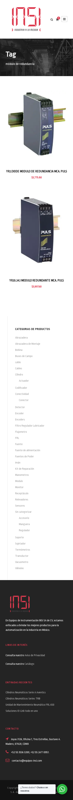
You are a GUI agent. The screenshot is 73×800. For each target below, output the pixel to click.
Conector (24, 400)
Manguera (24, 524)
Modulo (19, 481)
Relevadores (21, 499)
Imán (17, 462)
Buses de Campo (24, 356)
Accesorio (24, 517)
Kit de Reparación (24, 468)
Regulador (24, 530)
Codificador (21, 387)
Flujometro (21, 431)
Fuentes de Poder (24, 456)
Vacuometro (21, 562)
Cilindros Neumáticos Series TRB (23, 698)
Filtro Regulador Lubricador (29, 425)
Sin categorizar (23, 511)
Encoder (19, 413)
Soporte (19, 537)
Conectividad (22, 393)
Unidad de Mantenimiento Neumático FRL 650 (30, 704)
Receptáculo (21, 493)
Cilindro (19, 374)
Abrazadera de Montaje (27, 343)
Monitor (19, 487)
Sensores (20, 505)
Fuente (19, 444)
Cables (18, 368)
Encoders (20, 419)
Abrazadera (21, 337)
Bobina (18, 349)
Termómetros (22, 549)
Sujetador (20, 543)
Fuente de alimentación (27, 450)
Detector (20, 407)
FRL (17, 437)
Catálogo (29, 663)
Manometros (22, 474)
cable (18, 362)
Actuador (24, 380)
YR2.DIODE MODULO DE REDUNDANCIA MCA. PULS (36, 171)
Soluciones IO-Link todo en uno (22, 710)
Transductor (21, 555)
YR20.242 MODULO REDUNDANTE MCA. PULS (36, 280)
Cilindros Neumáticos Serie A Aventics (26, 692)
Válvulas (19, 568)
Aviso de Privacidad (35, 655)
